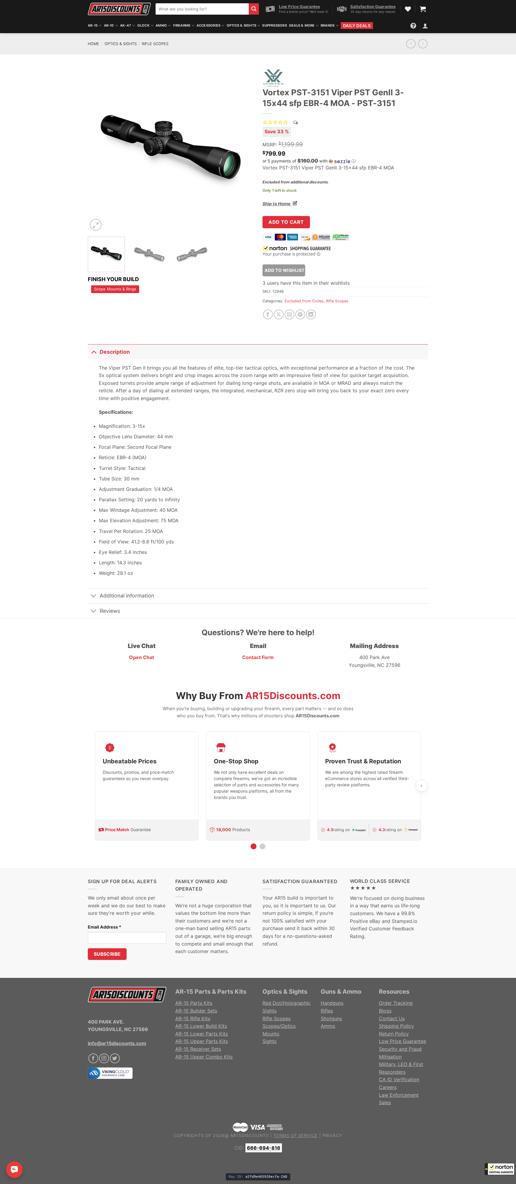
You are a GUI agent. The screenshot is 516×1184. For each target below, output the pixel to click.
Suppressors (274, 25)
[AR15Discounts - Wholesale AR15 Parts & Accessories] (119, 9)
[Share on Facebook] (268, 314)
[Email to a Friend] (289, 314)
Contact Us (392, 1018)
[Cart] (423, 9)
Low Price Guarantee (402, 1041)
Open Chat (141, 657)
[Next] (242, 149)
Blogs (385, 1011)
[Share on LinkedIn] (311, 314)
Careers (388, 1087)
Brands (327, 25)
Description (115, 352)
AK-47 (125, 25)
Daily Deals (357, 25)
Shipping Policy (396, 1026)
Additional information (127, 595)
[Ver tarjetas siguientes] (421, 786)
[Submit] (254, 9)
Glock (143, 25)
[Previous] (98, 149)
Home (93, 44)
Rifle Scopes (155, 44)
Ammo (161, 25)
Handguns (332, 1003)
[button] (500, 1169)
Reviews (110, 611)
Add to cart (286, 222)
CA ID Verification (399, 1079)
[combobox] (202, 9)
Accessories (208, 25)
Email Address (104, 926)
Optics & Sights (241, 25)
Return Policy (394, 1034)
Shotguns (331, 1018)
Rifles (327, 1011)
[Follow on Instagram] (104, 1058)
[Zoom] (96, 225)
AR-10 (109, 25)
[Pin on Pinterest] (300, 314)
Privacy (332, 1135)
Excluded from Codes (304, 301)
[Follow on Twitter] (115, 1058)
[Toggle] (93, 351)
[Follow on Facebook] (93, 1058)
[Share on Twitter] (279, 314)
